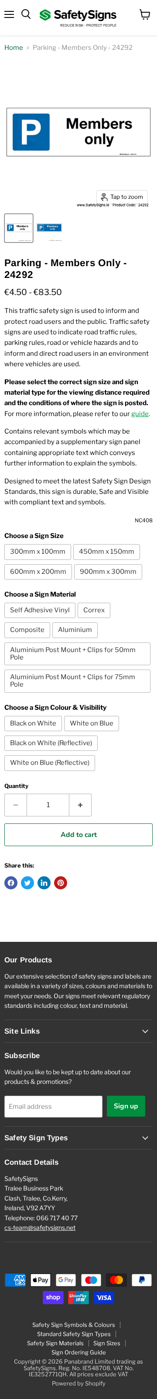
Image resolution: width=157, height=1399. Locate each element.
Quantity (16, 786)
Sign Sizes (106, 1343)
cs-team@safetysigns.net (39, 1227)
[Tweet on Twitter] (27, 882)
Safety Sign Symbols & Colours (73, 1324)
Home (13, 48)
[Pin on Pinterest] (60, 882)
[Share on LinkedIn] (44, 882)
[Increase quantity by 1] (80, 805)
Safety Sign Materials (55, 1343)
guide (140, 414)
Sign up (126, 1106)
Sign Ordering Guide (78, 1352)
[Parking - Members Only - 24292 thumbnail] (19, 228)
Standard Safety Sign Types (74, 1333)
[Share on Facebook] (10, 882)
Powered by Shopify (79, 1383)
